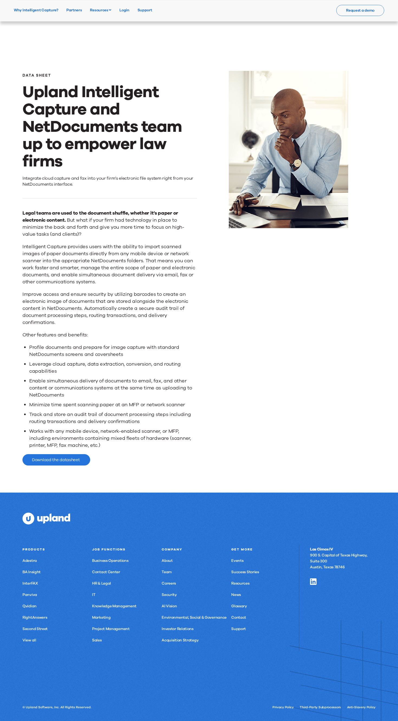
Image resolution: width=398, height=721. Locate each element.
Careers (169, 583)
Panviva (29, 594)
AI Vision (169, 606)
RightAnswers (34, 617)
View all (29, 640)
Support (238, 628)
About (167, 560)
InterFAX (30, 583)
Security (169, 594)
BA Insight (31, 572)
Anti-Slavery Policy (361, 707)
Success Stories (245, 572)
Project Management (111, 628)
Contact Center (106, 572)
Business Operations (110, 560)
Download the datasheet (56, 460)
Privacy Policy (283, 707)
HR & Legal (101, 583)
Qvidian (29, 606)
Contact (238, 617)
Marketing (101, 617)
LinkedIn (313, 581)
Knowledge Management (114, 606)
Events (237, 560)
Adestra (29, 560)
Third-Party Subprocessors (320, 707)
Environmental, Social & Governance (194, 617)
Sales (97, 640)
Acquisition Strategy (180, 640)
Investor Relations (178, 628)
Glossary (239, 606)
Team (167, 572)
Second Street (35, 628)
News (236, 594)
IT (93, 594)
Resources (99, 10)
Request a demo (360, 10)
